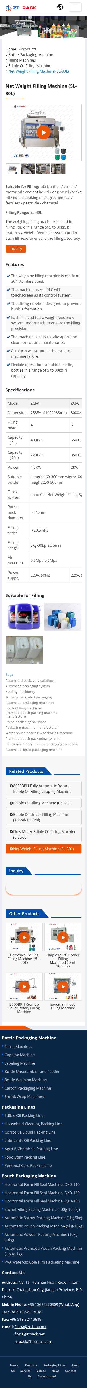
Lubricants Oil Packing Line (28, 1140)
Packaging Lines (18, 1107)
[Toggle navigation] (75, 7)
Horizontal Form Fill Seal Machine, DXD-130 (42, 1192)
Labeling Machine (20, 1063)
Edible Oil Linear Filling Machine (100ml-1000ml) (40, 817)
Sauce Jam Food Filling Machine (63, 1006)
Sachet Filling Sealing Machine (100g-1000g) (42, 1209)
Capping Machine (20, 1054)
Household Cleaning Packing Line (33, 1123)
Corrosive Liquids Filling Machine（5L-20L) (24, 959)
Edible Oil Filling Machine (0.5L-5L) (42, 803)
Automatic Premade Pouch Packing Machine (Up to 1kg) (43, 1251)
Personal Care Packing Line (28, 1165)
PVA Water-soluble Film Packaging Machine (42, 1262)
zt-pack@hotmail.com (33, 1341)
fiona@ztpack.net (30, 1334)
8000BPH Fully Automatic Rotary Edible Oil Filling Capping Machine (42, 788)
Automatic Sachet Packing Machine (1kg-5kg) (43, 1217)
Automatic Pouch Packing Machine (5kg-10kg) (44, 1226)
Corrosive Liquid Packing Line (30, 1132)
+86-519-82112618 (25, 1311)
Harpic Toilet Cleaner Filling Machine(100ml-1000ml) (62, 960)
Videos (41, 1371)
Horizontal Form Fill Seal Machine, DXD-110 (42, 1184)
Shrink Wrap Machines (24, 1096)
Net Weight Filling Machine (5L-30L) (43, 848)
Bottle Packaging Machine (30, 54)
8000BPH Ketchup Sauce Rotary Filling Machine (24, 1008)
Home (11, 49)
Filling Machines (22, 60)
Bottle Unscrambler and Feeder (32, 1071)
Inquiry (16, 248)
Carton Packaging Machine (28, 1088)
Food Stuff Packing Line (25, 1157)
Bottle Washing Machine (26, 1079)
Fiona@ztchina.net (31, 1326)
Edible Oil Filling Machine (29, 65)
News (55, 1371)
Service (25, 1371)
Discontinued (46, 1376)
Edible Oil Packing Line (24, 1115)
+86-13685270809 (43, 1304)
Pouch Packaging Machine (29, 1176)
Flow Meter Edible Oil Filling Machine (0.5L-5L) (44, 834)
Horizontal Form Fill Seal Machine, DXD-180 (42, 1201)
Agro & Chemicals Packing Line (31, 1148)
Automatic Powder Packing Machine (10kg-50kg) (42, 1237)
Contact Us (13, 1272)
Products (29, 49)
